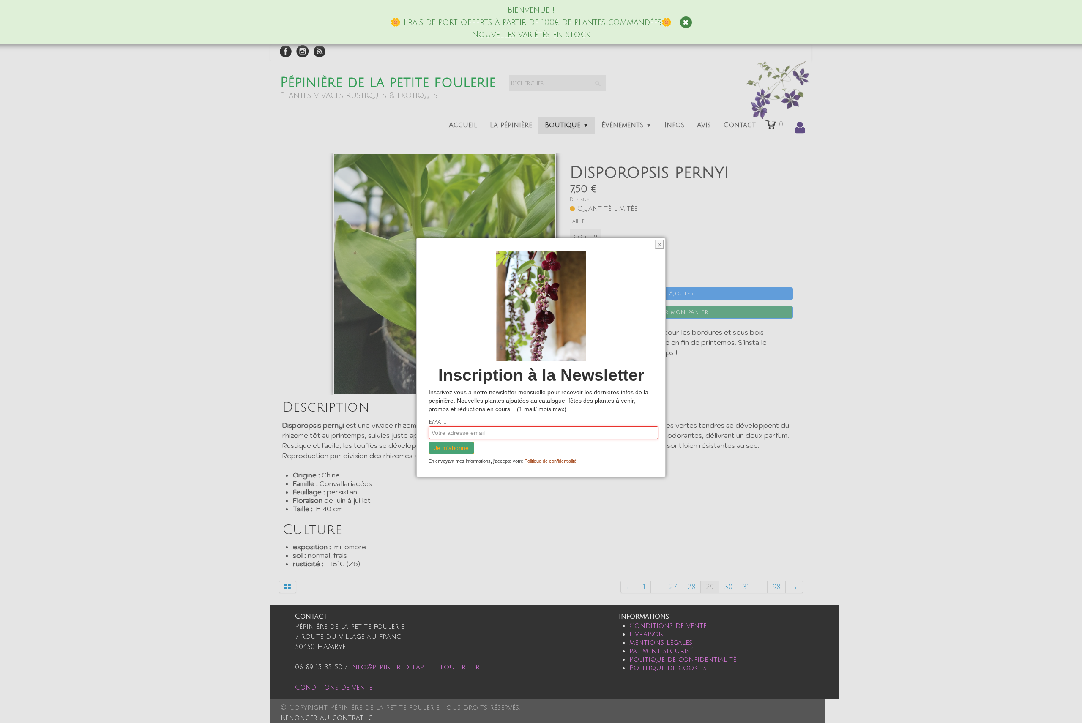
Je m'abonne (451, 448)
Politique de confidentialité (551, 461)
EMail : (439, 422)
